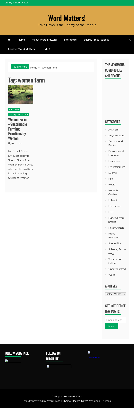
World (111, 274)
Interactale (70, 39)
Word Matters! (67, 18)
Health (112, 184)
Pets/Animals (116, 227)
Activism (113, 129)
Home (21, 39)
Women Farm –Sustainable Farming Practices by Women (17, 128)
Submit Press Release (96, 39)
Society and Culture (18, 114)
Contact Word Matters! (21, 49)
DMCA (46, 49)
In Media (113, 200)
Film (110, 178)
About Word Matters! (44, 39)
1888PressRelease (94, 357)
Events (112, 172)
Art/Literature (116, 135)
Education (14, 109)
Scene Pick (114, 243)
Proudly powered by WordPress (42, 400)
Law (111, 212)
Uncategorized (117, 268)
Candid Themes (101, 400)
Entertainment (116, 166)
